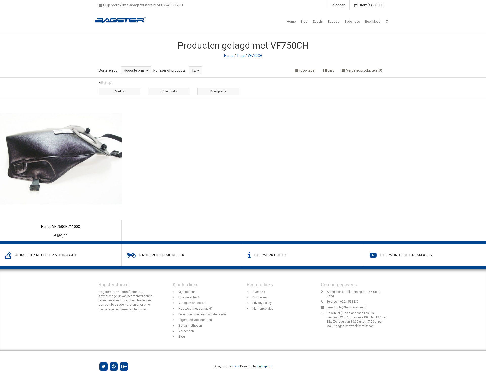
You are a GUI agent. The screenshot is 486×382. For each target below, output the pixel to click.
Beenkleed (372, 21)
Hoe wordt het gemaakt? (195, 308)
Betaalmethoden (190, 325)
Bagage (333, 21)
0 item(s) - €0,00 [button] (370, 5)
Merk (119, 91)
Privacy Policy (262, 303)
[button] (387, 21)
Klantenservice (262, 308)
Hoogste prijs (134, 70)
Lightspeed (264, 366)
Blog (304, 21)
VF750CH (255, 56)
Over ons (258, 292)
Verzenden (186, 331)
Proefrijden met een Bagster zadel (202, 314)
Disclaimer (260, 297)
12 (194, 70)
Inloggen (339, 5)
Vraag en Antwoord (191, 303)
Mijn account (187, 292)
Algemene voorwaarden (195, 320)
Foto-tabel (306, 70)
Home (291, 21)
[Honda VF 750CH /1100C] (61, 169)
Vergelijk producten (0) (363, 70)
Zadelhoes (352, 21)
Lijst (330, 70)
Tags (241, 56)
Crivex (235, 366)
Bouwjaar (217, 91)
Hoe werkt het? (188, 297)
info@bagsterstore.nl (351, 307)
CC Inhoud (168, 91)
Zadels (318, 21)
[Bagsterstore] (122, 16)
